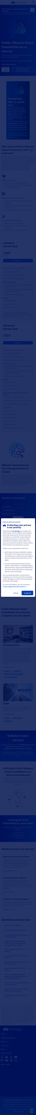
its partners (16, 531)
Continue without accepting (11, 522)
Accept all (27, 593)
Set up (16, 593)
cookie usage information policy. (14, 586)
